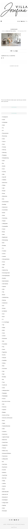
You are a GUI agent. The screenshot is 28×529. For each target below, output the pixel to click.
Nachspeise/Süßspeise (6, 453)
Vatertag (3, 363)
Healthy (3, 327)
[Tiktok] (24, 21)
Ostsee (3, 261)
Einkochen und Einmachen (7, 417)
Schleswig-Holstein (5, 259)
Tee (3, 248)
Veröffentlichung (5, 297)
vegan (3, 188)
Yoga (3, 324)
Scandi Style (4, 475)
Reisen (3, 420)
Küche (3, 168)
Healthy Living (5, 450)
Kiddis (3, 174)
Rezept (3, 193)
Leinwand (4, 256)
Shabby (3, 480)
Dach (3, 305)
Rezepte (3, 190)
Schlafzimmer (4, 302)
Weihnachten (4, 196)
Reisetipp (4, 245)
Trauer (3, 382)
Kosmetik (4, 469)
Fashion (3, 229)
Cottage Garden (5, 502)
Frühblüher (4, 179)
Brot (3, 461)
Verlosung (4, 149)
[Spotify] (23, 21)
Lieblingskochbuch (5, 390)
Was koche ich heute (6, 401)
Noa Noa (3, 354)
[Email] (21, 21)
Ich (2, 319)
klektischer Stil (5, 494)
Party (3, 346)
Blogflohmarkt (4, 237)
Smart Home (4, 464)
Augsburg (4, 505)
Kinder (3, 160)
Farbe (3, 371)
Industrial (4, 486)
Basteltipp (4, 204)
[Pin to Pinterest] (15, 50)
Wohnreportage (5, 240)
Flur (3, 127)
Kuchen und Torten (5, 415)
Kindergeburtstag (5, 157)
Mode (3, 365)
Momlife (3, 166)
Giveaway (4, 146)
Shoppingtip (4, 393)
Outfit (3, 404)
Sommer (3, 253)
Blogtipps (4, 412)
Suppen (3, 423)
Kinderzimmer (4, 207)
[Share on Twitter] (14, 51)
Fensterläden (4, 343)
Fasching (4, 171)
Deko (3, 198)
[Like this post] (11, 50)
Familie (3, 119)
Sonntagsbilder (5, 226)
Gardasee (4, 286)
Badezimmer (4, 439)
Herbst (3, 234)
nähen (3, 289)
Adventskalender (5, 201)
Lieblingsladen (5, 223)
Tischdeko (4, 250)
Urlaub (3, 125)
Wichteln (3, 308)
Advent (3, 215)
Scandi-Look (4, 384)
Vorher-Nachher (5, 283)
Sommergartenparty (6, 275)
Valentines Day (5, 270)
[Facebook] (20, 21)
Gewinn (3, 349)
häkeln (3, 330)
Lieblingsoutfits (5, 458)
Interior (3, 387)
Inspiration (4, 409)
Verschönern (4, 368)
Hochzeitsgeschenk (6, 272)
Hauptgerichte (4, 445)
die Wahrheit (4, 311)
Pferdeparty (4, 155)
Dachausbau (4, 338)
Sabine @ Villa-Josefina (11, 31)
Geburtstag (4, 152)
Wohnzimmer (4, 182)
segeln (3, 264)
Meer (3, 267)
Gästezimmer (4, 434)
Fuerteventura (4, 456)
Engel (3, 374)
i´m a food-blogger (5, 322)
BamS (3, 316)
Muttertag (4, 300)
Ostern (3, 144)
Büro (3, 163)
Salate (3, 428)
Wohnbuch (4, 472)
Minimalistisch (5, 497)
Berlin (3, 242)
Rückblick (4, 278)
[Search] (26, 21)
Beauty (3, 231)
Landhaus (4, 483)
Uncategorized (5, 116)
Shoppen (4, 220)
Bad (3, 379)
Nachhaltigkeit (5, 499)
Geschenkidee (5, 209)
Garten (3, 138)
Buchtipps (4, 376)
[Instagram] (17, 21)
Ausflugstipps (4, 122)
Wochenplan (4, 510)
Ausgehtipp (4, 360)
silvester (3, 335)
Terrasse (3, 141)
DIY (3, 130)
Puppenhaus (4, 352)
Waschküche (4, 467)
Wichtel (3, 212)
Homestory (4, 406)
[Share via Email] (16, 50)
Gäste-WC (4, 177)
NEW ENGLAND (5, 491)
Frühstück (4, 447)
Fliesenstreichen (5, 133)
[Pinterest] (11, 520)
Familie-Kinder (5, 442)
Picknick (3, 398)
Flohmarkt (4, 357)
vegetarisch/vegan (5, 436)
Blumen (3, 294)
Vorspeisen (4, 431)
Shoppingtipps (5, 395)
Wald (3, 341)
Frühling (3, 185)
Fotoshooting (4, 218)
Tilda (3, 291)
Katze (3, 313)
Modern (3, 488)
